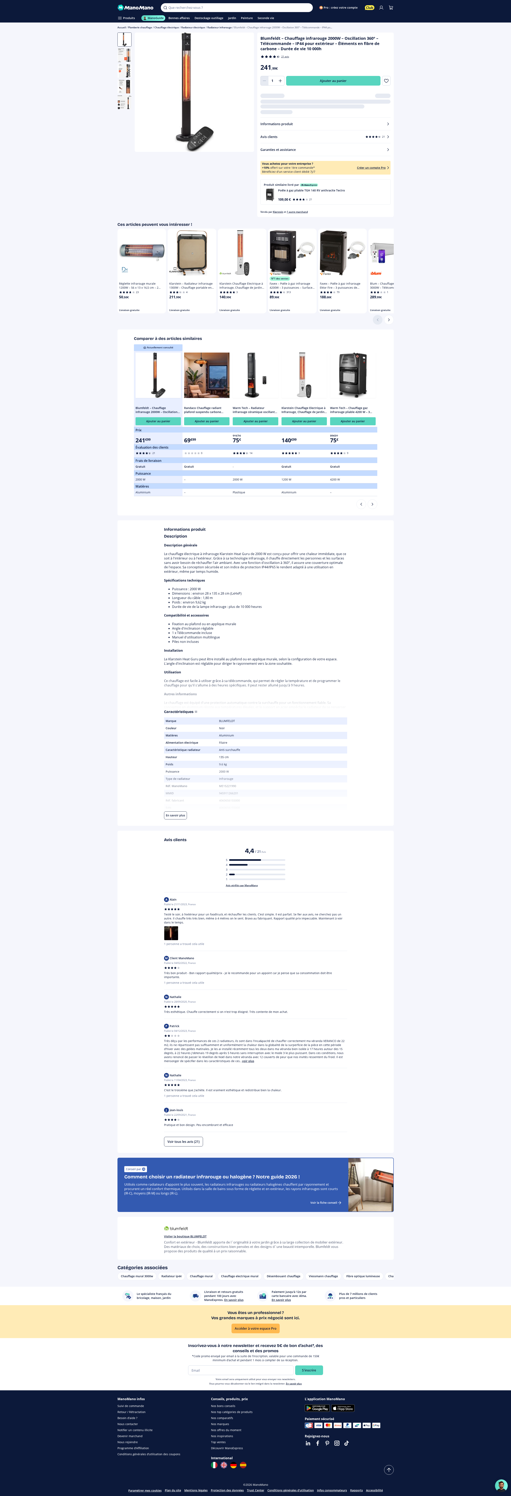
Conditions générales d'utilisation (290, 1490)
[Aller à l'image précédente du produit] (143, 93)
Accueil (121, 27)
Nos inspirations (222, 1436)
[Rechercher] (165, 7)
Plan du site (173, 1490)
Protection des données (227, 1490)
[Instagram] (337, 1443)
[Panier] (391, 7)
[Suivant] (389, 320)
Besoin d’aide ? (127, 1418)
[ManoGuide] (501, 1485)
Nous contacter (127, 1424)
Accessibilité (374, 1490)
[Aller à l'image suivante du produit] (246, 93)
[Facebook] (317, 1443)
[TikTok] (346, 1443)
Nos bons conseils (223, 1406)
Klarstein (278, 212)
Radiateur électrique (193, 27)
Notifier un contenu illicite (135, 1430)
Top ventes (218, 1442)
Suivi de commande (130, 1406)
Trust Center (255, 1490)
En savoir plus (294, 1383)
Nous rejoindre (127, 1442)
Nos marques (220, 1424)
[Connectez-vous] (381, 7)
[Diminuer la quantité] (264, 81)
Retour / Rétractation (131, 1412)
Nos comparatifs (222, 1418)
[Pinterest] (327, 1443)
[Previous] (361, 504)
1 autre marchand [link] (297, 212)
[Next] (372, 504)
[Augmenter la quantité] (280, 81)
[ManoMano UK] (224, 1465)
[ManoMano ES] (243, 1465)
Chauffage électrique (166, 27)
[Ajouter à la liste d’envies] (386, 81)
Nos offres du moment (226, 1430)
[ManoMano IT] (214, 1465)
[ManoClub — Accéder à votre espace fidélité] (369, 7)
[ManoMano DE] (233, 1465)
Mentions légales (196, 1490)
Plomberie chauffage (140, 27)
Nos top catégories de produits (232, 1412)
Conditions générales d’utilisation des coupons (148, 1454)
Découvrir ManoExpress (227, 1448)
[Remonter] (389, 1470)
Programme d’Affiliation (133, 1448)
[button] (325, 192)
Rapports (356, 1490)
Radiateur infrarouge (219, 27)
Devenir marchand (130, 1436)
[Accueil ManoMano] (136, 7)
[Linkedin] (308, 1443)
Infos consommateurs (332, 1490)
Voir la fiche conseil (323, 1203)
